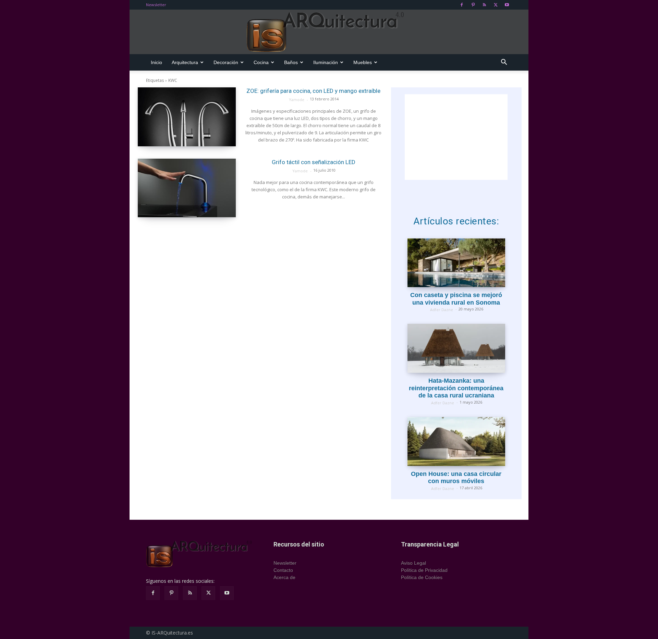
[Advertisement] (456, 137)
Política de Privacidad (424, 570)
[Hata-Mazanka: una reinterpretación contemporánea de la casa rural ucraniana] (456, 348)
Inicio (156, 62)
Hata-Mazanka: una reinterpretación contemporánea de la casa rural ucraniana (456, 388)
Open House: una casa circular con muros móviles (456, 477)
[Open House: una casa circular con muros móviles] (456, 441)
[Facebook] (461, 5)
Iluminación (325, 62)
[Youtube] (507, 5)
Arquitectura (185, 62)
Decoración (226, 62)
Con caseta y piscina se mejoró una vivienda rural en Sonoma (456, 299)
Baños (291, 62)
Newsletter (156, 4)
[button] (504, 63)
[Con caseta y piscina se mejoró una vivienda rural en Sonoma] (456, 262)
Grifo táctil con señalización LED (313, 162)
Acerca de (284, 577)
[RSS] (484, 5)
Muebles (362, 62)
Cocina (261, 62)
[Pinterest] (473, 5)
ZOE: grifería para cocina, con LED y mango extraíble (313, 90)
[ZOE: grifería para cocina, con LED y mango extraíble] (187, 116)
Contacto (283, 570)
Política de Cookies (421, 577)
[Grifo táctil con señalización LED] (187, 188)
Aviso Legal (413, 563)
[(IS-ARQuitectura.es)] (329, 32)
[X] (495, 5)
